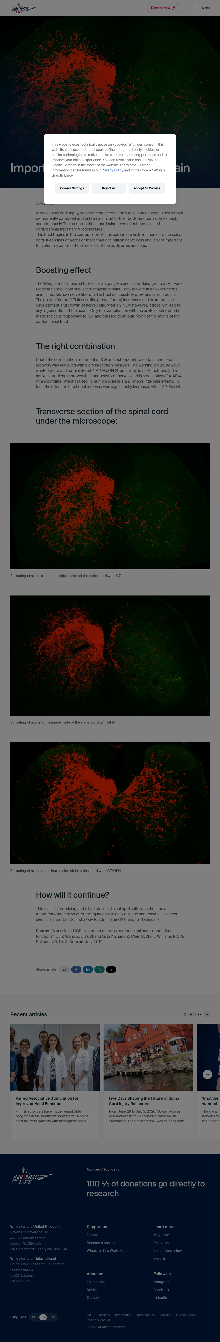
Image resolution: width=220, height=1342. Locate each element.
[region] (110, 169)
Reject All (109, 188)
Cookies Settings (72, 188)
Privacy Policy (112, 170)
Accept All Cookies (147, 188)
